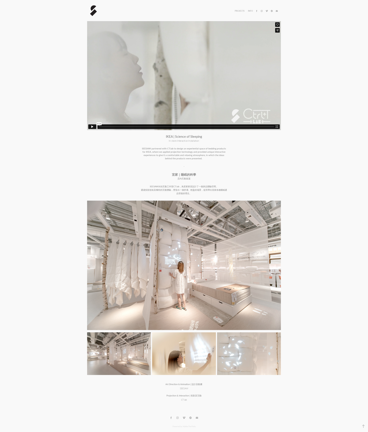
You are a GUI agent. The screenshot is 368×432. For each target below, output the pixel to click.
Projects (240, 10)
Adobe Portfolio (189, 426)
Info (250, 10)
